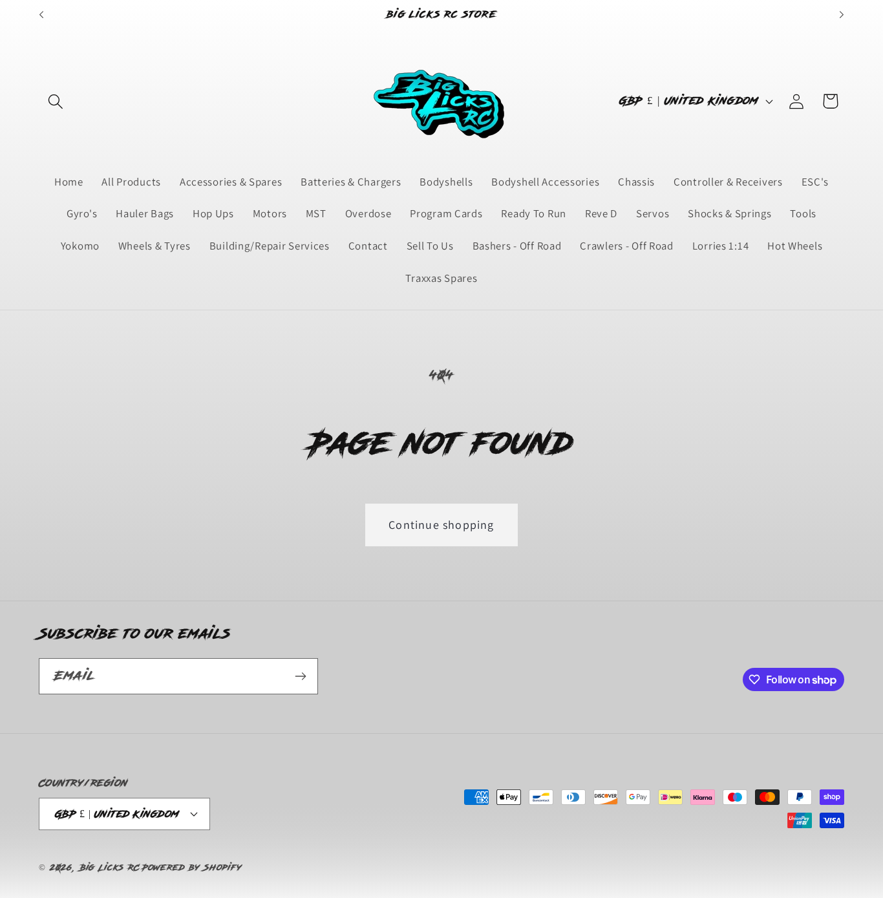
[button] (56, 101)
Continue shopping (441, 524)
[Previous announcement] (41, 15)
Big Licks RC (110, 867)
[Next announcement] (841, 15)
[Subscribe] (300, 676)
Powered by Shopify (192, 867)
